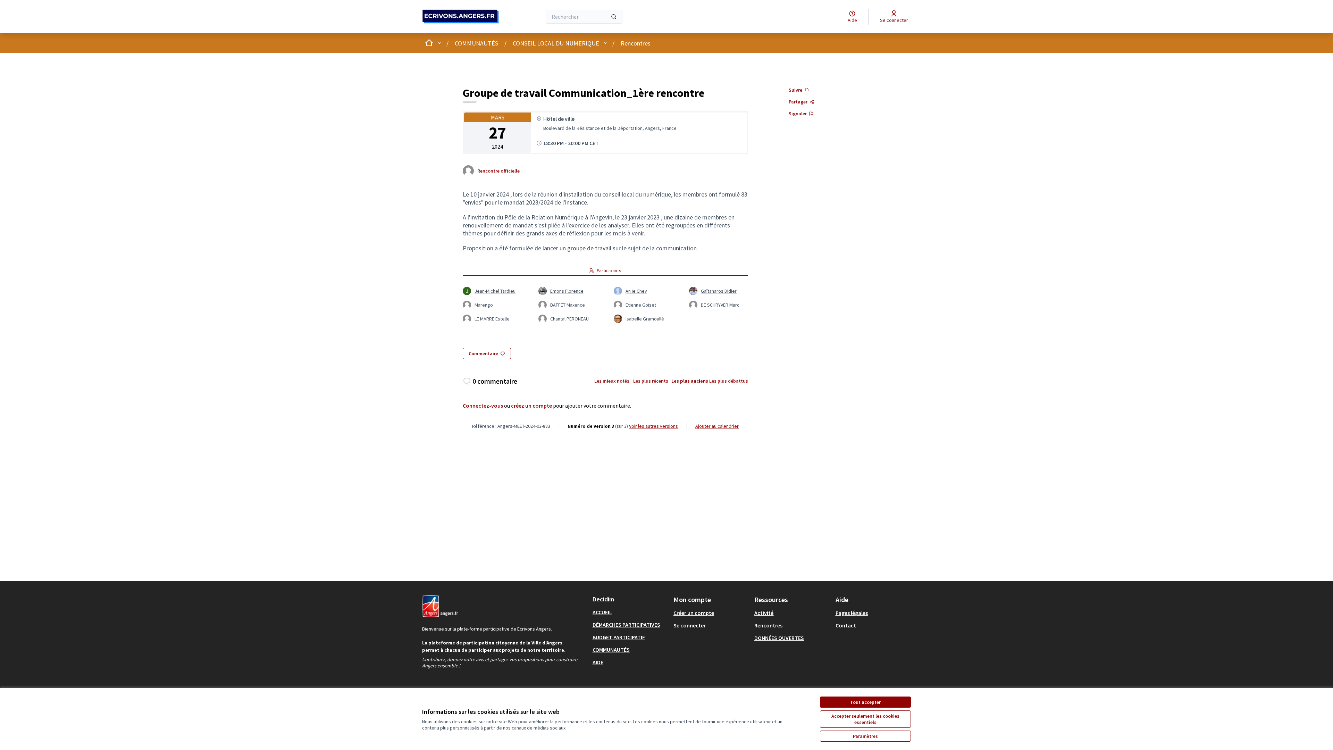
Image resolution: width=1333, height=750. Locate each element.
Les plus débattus (728, 381)
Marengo (484, 305)
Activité (763, 612)
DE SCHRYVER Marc (720, 305)
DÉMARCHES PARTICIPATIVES (626, 624)
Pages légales (852, 612)
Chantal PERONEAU (569, 319)
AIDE (598, 662)
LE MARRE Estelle (492, 319)
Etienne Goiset (641, 305)
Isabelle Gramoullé (645, 319)
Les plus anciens (689, 381)
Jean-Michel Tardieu (495, 291)
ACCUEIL (602, 612)
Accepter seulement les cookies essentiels (865, 719)
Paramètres (865, 736)
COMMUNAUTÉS (476, 43)
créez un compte (531, 405)
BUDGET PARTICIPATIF (619, 637)
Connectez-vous (483, 405)
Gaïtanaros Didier (719, 291)
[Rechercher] (613, 16)
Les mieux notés (611, 381)
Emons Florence (567, 291)
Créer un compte (693, 612)
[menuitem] (630, 612)
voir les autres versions (653, 426)
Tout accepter (865, 702)
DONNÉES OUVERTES (779, 637)
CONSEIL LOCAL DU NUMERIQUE (556, 43)
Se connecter (689, 625)
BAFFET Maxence (567, 305)
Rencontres (636, 43)
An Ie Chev (636, 291)
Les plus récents (650, 381)
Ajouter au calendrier (717, 426)
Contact (846, 625)
